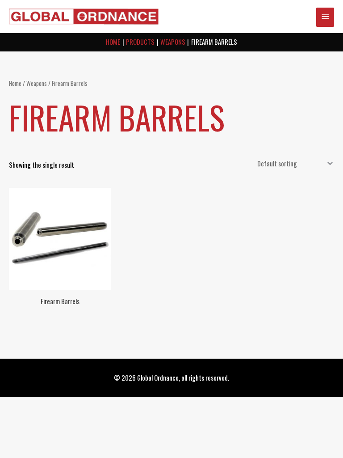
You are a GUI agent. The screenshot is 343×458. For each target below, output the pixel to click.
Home (15, 83)
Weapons (36, 83)
